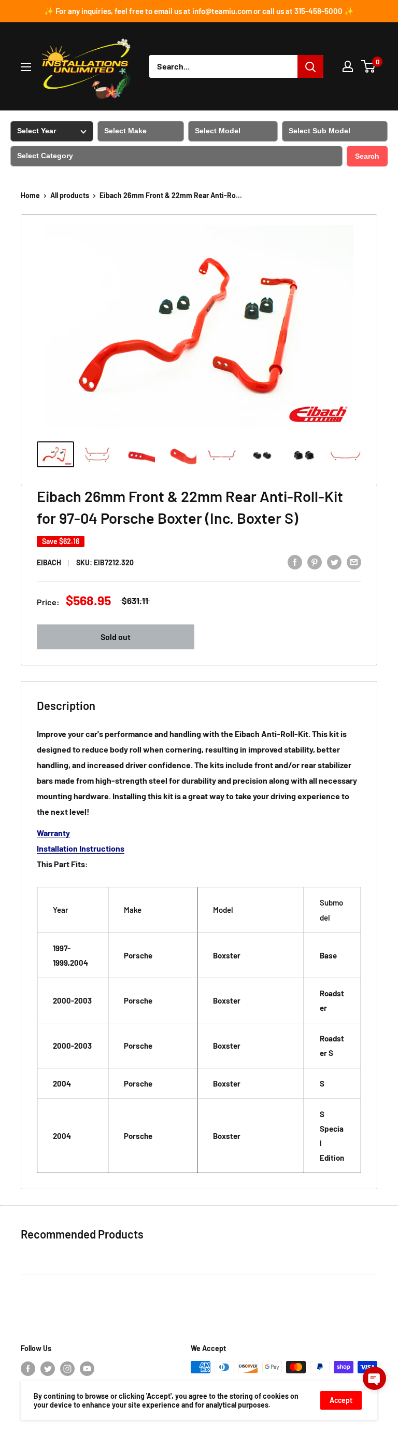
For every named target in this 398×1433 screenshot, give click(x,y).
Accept (341, 1400)
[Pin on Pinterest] (314, 561)
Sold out (116, 637)
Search (367, 156)
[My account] (348, 66)
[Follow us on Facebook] (28, 1368)
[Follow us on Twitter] (47, 1368)
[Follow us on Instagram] (67, 1368)
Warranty (53, 833)
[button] (374, 1378)
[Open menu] (26, 67)
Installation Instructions (80, 848)
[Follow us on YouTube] (87, 1368)
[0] (368, 66)
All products (69, 195)
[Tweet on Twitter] (334, 561)
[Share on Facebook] (295, 561)
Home (30, 195)
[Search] (310, 66)
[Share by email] (354, 561)
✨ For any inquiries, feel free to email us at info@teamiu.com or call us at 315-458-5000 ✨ (199, 11)
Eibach (49, 562)
